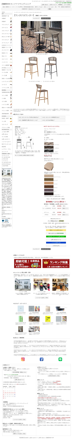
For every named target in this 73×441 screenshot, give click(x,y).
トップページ (17, 12)
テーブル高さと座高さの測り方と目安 (24, 155)
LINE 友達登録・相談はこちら (19, 372)
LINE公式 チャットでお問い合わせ (56, 236)
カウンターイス (24, 12)
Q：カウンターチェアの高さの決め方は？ (29, 117)
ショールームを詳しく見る (42, 297)
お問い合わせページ (19, 379)
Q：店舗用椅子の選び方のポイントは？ (29, 120)
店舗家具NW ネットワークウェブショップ (16, 4)
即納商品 (60, 4)
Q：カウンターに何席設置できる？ (52, 117)
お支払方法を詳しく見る (53, 375)
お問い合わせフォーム (56, 239)
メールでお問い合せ (56, 242)
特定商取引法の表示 (23, 437)
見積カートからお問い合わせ (56, 230)
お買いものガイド (33, 437)
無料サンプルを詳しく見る (19, 433)
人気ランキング (53, 4)
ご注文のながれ (56, 245)
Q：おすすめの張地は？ (49, 120)
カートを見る (67, 4)
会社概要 (4, 216)
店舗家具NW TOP (50, 437)
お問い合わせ (45, 4)
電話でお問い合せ (56, 233)
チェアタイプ (36, 18)
